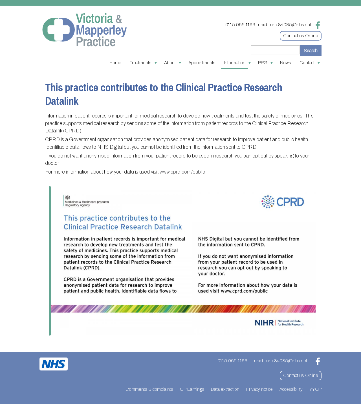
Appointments (201, 62)
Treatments (140, 62)
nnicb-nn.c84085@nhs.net (284, 24)
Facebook (318, 25)
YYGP (315, 389)
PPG (262, 62)
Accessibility (291, 389)
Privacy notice (259, 389)
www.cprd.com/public (182, 172)
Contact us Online (300, 35)
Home (115, 62)
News (285, 62)
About (170, 62)
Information (234, 62)
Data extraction (225, 389)
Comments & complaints (149, 389)
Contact (307, 62)
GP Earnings (192, 389)
